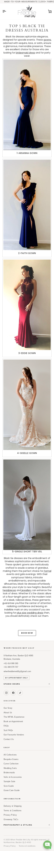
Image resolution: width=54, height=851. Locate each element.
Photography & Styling (27, 825)
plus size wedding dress (30, 612)
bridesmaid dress (25, 52)
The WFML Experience (14, 717)
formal (47, 571)
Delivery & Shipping (13, 806)
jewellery (26, 590)
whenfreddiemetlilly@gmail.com (17, 671)
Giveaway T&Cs (11, 819)
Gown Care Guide (12, 790)
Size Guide (9, 786)
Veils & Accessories (13, 777)
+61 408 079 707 (11, 667)
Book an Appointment (13, 721)
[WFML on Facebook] (13, 692)
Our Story (8, 708)
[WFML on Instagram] (6, 692)
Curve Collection (11, 764)
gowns (47, 39)
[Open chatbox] (47, 844)
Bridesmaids (9, 772)
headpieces (9, 590)
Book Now (27, 633)
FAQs (6, 726)
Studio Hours (27, 684)
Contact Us (9, 739)
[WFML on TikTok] (20, 692)
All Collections (10, 755)
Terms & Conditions (12, 810)
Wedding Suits (10, 768)
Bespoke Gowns (11, 759)
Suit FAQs (8, 730)
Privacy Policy (10, 815)
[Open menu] (6, 11)
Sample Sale (9, 781)
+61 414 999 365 (11, 663)
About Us (8, 712)
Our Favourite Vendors (14, 735)
